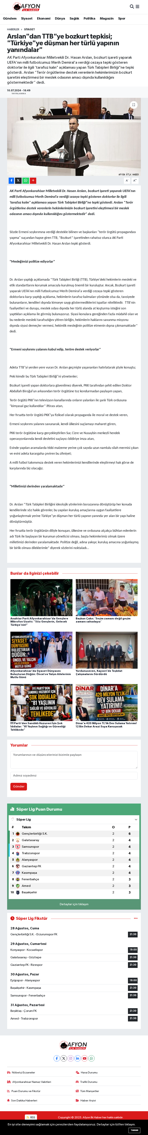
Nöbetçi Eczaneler (23, 1072)
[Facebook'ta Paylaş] (11, 181)
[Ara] (132, 6)
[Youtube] (84, 1058)
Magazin (107, 18)
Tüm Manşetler (89, 1091)
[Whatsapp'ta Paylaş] (25, 181)
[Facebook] (57, 1058)
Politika (89, 18)
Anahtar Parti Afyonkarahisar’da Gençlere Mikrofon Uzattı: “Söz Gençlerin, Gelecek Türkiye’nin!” (39, 621)
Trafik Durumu (88, 1082)
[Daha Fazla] (33, 181)
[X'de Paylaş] (18, 181)
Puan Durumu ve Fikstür (26, 1091)
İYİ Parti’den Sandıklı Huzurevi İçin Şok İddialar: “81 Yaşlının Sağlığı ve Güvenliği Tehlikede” (38, 726)
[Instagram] (70, 1058)
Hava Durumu (89, 1072)
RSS (32, 1117)
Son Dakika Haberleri (24, 1100)
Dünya (60, 18)
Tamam (134, 1130)
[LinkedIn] (77, 1058)
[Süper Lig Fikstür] (136, 918)
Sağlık (74, 18)
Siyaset (27, 18)
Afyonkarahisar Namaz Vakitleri (31, 1082)
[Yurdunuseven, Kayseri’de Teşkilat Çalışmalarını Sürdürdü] (107, 650)
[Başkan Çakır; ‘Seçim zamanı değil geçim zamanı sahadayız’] (107, 597)
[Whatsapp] (91, 1058)
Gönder (18, 786)
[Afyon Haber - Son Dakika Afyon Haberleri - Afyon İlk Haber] (27, 7)
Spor (121, 18)
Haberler (13, 29)
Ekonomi (43, 18)
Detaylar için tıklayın (74, 904)
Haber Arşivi (88, 1100)
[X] (64, 1058)
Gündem (9, 18)
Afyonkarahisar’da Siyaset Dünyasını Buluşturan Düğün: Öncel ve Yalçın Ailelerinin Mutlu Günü (40, 674)
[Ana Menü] (137, 6)
